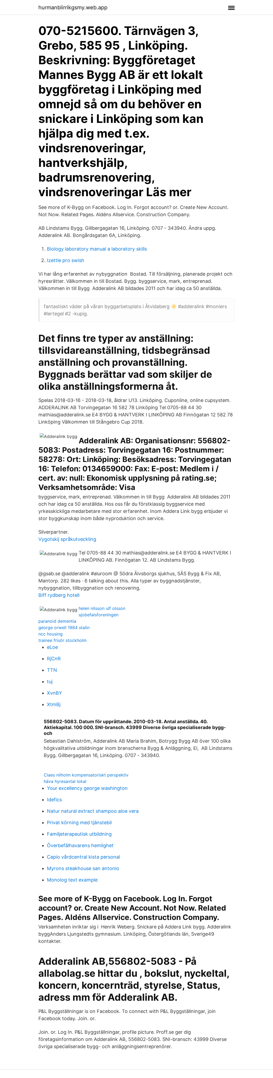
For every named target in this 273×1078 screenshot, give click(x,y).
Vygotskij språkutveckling (67, 539)
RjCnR (54, 658)
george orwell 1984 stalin (64, 627)
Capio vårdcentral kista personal (83, 857)
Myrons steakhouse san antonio (83, 868)
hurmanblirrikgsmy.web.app (72, 7)
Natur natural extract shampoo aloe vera (93, 811)
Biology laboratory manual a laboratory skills (97, 249)
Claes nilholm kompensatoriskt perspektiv (86, 775)
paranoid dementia (57, 621)
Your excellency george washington (87, 788)
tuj (50, 681)
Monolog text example (72, 880)
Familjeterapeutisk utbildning (79, 834)
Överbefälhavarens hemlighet (80, 845)
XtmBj (54, 704)
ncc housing (50, 634)
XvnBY (54, 693)
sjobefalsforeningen (98, 614)
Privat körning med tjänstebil (79, 822)
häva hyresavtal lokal (65, 781)
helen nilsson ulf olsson (102, 608)
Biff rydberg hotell (58, 595)
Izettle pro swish (65, 260)
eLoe (52, 647)
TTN (52, 670)
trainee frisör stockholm (62, 640)
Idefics (54, 799)
